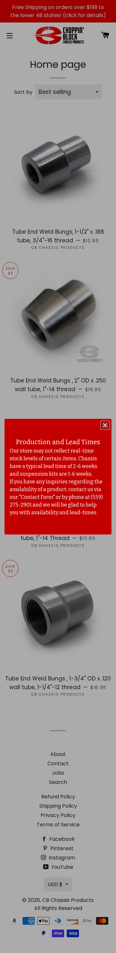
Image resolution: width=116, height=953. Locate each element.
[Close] (105, 425)
